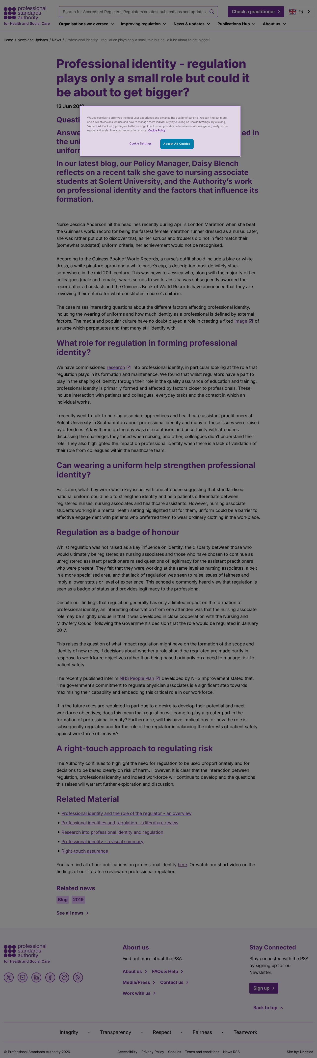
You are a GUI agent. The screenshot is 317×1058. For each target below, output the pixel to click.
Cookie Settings (141, 143)
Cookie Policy (156, 130)
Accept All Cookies (176, 143)
